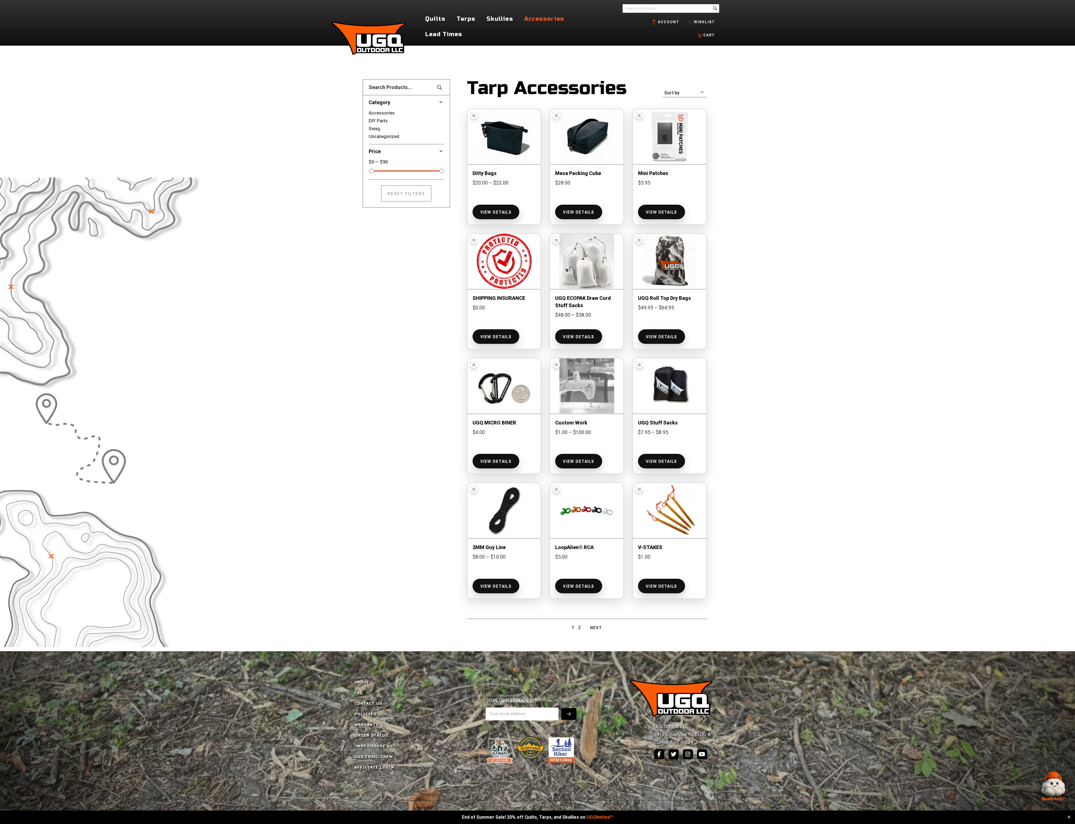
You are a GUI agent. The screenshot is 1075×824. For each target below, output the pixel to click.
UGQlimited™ (599, 817)
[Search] (715, 8)
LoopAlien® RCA (574, 547)
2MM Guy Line (489, 547)
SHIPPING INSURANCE (499, 298)
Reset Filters (406, 193)
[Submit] (568, 714)
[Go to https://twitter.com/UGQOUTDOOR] (674, 754)
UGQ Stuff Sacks (658, 423)
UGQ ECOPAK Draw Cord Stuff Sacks (583, 301)
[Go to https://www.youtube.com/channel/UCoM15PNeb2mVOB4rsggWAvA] (702, 754)
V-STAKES (650, 547)
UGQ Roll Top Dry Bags (664, 298)
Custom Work (571, 423)
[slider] (371, 171)
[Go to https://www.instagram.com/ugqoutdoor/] (688, 754)
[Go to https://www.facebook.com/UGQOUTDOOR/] (659, 754)
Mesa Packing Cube (578, 173)
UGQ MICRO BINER (494, 423)
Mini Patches (653, 173)
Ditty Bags (485, 173)
